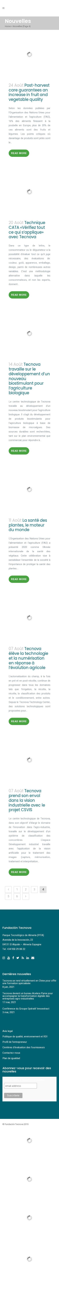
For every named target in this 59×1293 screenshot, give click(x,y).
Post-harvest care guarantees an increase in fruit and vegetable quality (29, 92)
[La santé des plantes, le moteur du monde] (29, 489)
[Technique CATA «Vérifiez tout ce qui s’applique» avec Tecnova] (29, 192)
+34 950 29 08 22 (16, 949)
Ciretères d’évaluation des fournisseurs (23, 1047)
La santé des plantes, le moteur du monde (28, 525)
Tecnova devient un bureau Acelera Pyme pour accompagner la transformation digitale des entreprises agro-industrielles (27, 996)
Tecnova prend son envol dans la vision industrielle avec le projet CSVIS (27, 800)
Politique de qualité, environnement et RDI (24, 1036)
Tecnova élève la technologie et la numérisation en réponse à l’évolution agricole (28, 658)
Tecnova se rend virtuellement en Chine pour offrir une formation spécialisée (29, 982)
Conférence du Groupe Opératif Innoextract (25, 1008)
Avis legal (7, 1031)
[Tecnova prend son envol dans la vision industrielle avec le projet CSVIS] (29, 760)
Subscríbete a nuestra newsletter (24, 1079)
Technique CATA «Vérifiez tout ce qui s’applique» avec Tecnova (27, 230)
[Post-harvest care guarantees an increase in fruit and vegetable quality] (29, 54)
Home (8, 26)
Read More (19, 153)
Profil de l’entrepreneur (14, 1042)
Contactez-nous (11, 1052)
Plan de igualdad (11, 1058)
